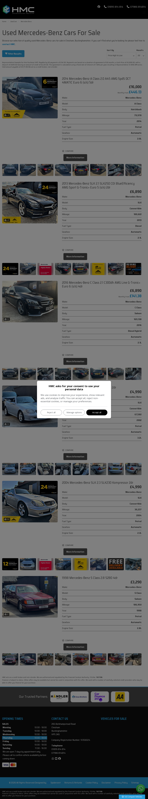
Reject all (51, 412)
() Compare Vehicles (133, 796)
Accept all (96, 412)
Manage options (74, 412)
